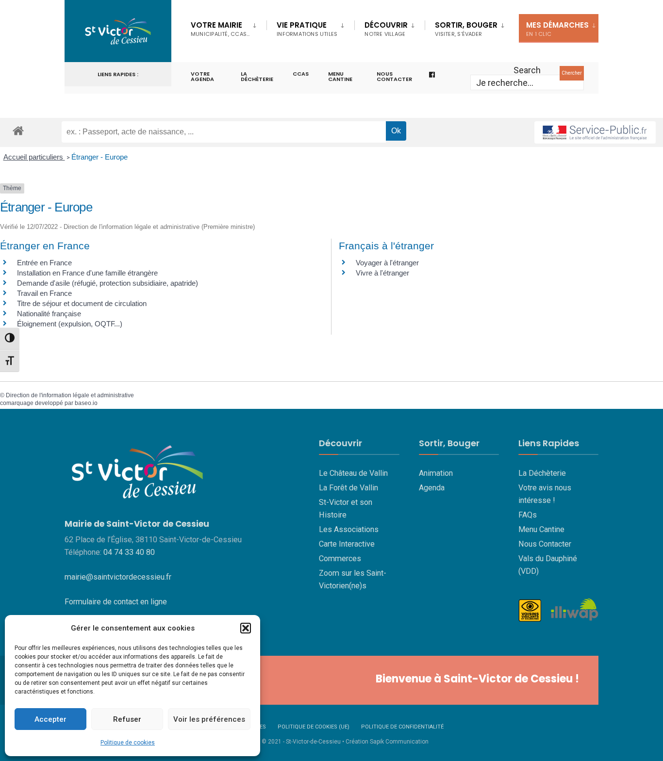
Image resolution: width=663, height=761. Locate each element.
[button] (245, 628)
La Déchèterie (257, 76)
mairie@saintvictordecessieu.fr (118, 577)
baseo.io (86, 403)
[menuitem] (228, 27)
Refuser (127, 719)
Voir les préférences (209, 719)
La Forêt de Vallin (348, 487)
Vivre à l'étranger (382, 273)
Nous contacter (394, 76)
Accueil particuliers (34, 157)
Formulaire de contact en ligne (116, 601)
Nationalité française (49, 313)
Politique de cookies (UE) (313, 727)
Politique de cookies (127, 742)
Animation (436, 473)
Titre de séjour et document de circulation (82, 303)
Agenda (432, 487)
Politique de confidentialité (402, 727)
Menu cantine (340, 76)
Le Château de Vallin (353, 473)
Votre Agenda (202, 76)
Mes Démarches (557, 29)
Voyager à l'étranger (387, 263)
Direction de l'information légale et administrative (70, 395)
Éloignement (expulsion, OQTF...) (69, 324)
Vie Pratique (307, 29)
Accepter (50, 719)
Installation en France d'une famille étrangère (87, 273)
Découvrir (386, 29)
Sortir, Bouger (466, 29)
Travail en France (44, 293)
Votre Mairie (220, 29)
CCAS (301, 74)
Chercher (572, 73)
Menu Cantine (541, 529)
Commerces (340, 558)
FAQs (527, 514)
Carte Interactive (347, 544)
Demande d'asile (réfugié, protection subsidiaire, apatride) (107, 283)
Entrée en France (44, 263)
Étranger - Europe (99, 157)
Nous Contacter (544, 544)
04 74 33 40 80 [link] (129, 552)
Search (527, 70)
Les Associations (349, 529)
